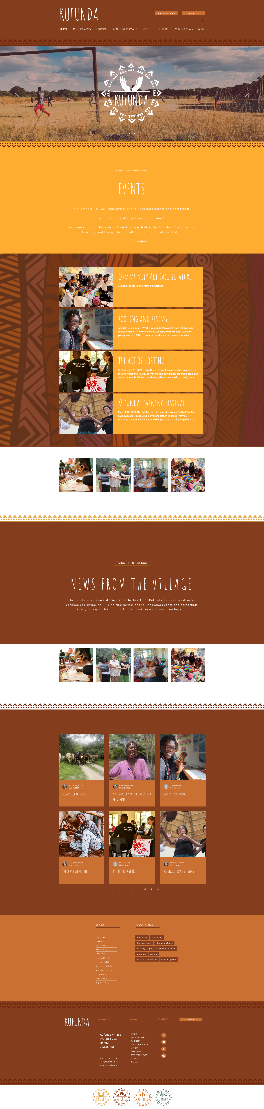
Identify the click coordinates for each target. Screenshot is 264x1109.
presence (141, 953)
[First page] (106, 889)
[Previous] (17, 93)
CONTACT (136, 1058)
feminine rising (144, 942)
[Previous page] (113, 889)
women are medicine (147, 959)
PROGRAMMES (138, 1037)
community (157, 937)
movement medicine (166, 948)
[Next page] (151, 889)
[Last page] (158, 889)
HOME (134, 1033)
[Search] (203, 21)
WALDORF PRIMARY (140, 1044)
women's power (168, 959)
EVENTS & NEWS (139, 1054)
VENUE (134, 1047)
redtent (154, 953)
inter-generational (164, 942)
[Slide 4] (129, 133)
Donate (134, 1062)
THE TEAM (136, 1051)
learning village (144, 948)
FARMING (135, 1040)
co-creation (142, 937)
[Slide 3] (134, 133)
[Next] (247, 93)
